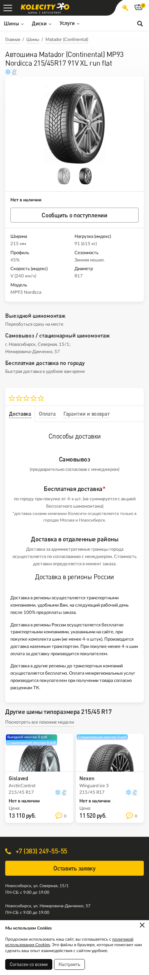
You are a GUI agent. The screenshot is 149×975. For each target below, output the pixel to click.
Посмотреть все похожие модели (39, 722)
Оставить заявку (74, 868)
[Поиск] (140, 23)
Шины (32, 40)
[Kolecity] (45, 6)
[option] (74, 123)
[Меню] (8, 8)
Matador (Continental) (66, 40)
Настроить (69, 964)
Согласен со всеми (29, 964)
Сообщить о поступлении (74, 215)
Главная (12, 40)
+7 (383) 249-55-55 (40, 851)
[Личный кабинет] (125, 8)
